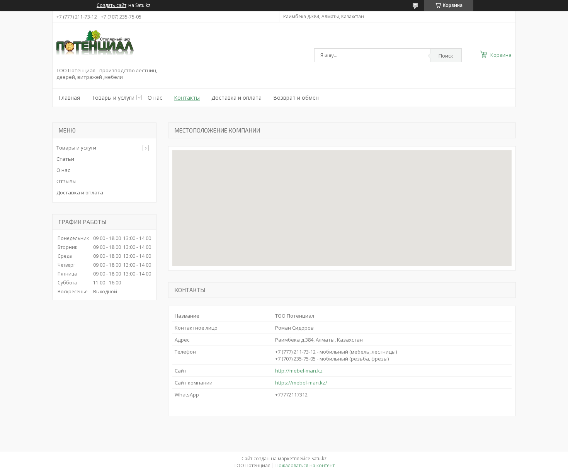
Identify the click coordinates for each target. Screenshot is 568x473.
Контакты (187, 97)
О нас (155, 97)
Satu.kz (319, 458)
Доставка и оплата (236, 97)
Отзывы (66, 181)
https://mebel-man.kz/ (301, 382)
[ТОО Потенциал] (95, 46)
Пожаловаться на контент (305, 465)
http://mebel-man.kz (299, 370)
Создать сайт (111, 5)
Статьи (65, 158)
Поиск (446, 55)
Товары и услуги (113, 97)
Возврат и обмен (296, 97)
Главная (69, 97)
